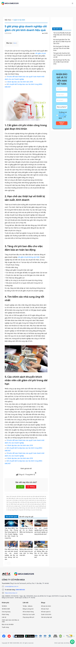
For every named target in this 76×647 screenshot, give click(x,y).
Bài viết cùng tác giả (26, 517)
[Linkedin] (47, 37)
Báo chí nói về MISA (7, 624)
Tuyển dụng (5, 627)
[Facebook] (44, 37)
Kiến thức (8, 20)
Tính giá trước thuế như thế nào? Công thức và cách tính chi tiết (62, 55)
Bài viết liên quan (11, 517)
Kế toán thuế (45, 609)
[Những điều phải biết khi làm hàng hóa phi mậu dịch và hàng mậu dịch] (26, 544)
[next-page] (9, 563)
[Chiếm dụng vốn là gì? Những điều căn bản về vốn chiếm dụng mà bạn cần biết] (41, 544)
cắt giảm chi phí (40, 53)
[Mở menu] (72, 3)
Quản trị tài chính (19, 20)
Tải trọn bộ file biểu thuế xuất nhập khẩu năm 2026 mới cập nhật (62, 35)
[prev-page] (6, 563)
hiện (15, 43)
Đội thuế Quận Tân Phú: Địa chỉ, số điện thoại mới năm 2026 (61, 62)
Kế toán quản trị (45, 611)
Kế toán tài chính (46, 606)
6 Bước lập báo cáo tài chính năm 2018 (20, 82)
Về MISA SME (6, 609)
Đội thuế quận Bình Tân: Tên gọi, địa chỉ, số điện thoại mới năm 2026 (61, 41)
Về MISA (4, 606)
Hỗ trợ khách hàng (28, 611)
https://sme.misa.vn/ (11, 593)
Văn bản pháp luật (46, 617)
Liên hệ (4, 617)
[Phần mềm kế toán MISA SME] (10, 3)
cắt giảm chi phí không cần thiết (29, 257)
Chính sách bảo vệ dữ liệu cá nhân (63, 115)
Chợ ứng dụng (6, 611)
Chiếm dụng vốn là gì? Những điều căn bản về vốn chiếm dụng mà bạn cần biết (41, 553)
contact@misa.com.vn (11, 586)
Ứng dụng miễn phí (28, 617)
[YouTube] (9, 636)
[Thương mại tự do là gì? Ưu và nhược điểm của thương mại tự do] (26, 523)
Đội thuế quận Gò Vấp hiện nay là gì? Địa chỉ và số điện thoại (61, 48)
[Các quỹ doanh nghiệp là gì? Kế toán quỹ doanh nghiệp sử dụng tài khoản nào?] (41, 523)
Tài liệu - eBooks (27, 606)
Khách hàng (5, 614)
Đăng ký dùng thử (28, 609)
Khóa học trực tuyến (29, 614)
